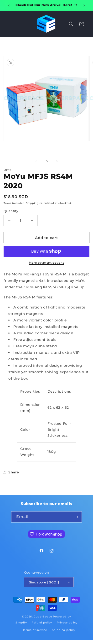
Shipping (32, 203)
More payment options (46, 262)
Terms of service (35, 630)
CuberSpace (43, 616)
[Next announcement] (84, 5)
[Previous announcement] (9, 5)
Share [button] (13, 472)
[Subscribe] (76, 517)
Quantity (11, 211)
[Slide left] (36, 161)
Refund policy (41, 622)
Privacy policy (67, 622)
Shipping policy (63, 630)
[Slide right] (57, 161)
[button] (9, 24)
